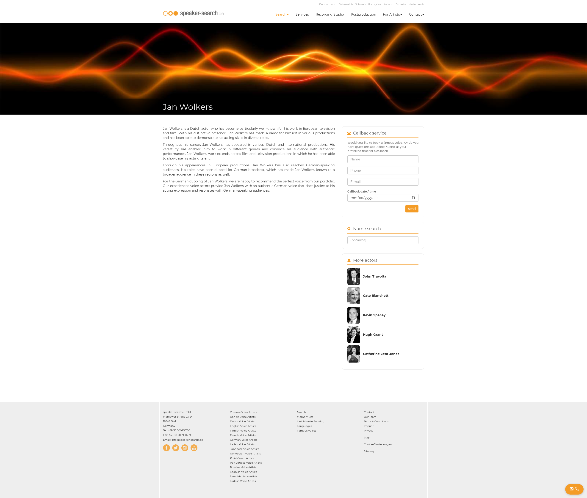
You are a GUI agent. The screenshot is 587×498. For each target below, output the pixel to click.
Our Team (370, 416)
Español (401, 4)
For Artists (391, 14)
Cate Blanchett (375, 296)
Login (367, 437)
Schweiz (360, 4)
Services (302, 14)
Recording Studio (330, 14)
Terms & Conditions (376, 421)
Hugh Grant (373, 335)
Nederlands (416, 4)
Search (280, 14)
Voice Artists (243, 412)
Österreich (346, 4)
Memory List (305, 416)
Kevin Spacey (374, 315)
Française (374, 4)
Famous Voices (306, 430)
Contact (415, 14)
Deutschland (327, 4)
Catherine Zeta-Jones (381, 354)
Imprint (369, 426)
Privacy (368, 430)
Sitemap (369, 451)
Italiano (388, 4)
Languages (304, 426)
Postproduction (363, 14)
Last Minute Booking (310, 421)
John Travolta (374, 276)
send (412, 209)
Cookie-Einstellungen (378, 444)
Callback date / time (361, 191)
